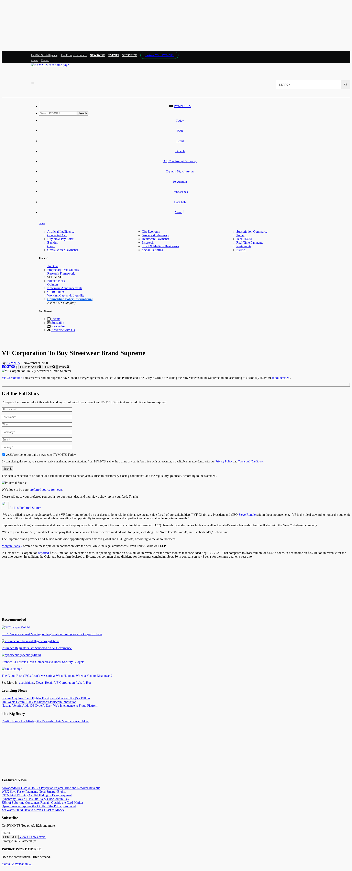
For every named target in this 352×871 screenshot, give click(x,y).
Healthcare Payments (155, 239)
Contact (45, 60)
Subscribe (57, 322)
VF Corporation (12, 377)
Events (113, 55)
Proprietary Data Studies (63, 269)
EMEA (241, 250)
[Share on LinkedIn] (9, 366)
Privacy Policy (224, 461)
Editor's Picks (56, 280)
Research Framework (61, 273)
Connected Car (57, 235)
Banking (52, 242)
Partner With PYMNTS (159, 55)
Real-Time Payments (249, 242)
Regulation (180, 181)
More (178, 212)
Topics (42, 223)
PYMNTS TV (182, 106)
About (34, 60)
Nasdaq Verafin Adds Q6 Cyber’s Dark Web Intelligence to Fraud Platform (50, 705)
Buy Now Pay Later (60, 239)
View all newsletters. (32, 837)
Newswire (97, 55)
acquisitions (26, 682)
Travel (240, 235)
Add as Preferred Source (25, 507)
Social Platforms (152, 250)
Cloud (51, 246)
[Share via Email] (13, 366)
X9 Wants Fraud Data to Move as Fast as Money (33, 810)
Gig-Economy (151, 231)
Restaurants (243, 246)
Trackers (52, 266)
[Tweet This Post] (6, 366)
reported (43, 553)
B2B (180, 130)
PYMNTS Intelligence (44, 55)
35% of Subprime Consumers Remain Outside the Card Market (42, 802)
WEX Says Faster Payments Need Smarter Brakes (34, 791)
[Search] (345, 84)
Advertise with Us (63, 330)
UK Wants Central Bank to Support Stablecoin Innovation (39, 702)
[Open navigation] (32, 83)
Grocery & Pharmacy (155, 235)
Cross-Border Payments (62, 250)
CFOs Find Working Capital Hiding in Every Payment (37, 795)
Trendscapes (180, 191)
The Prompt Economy (74, 55)
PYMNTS (13, 363)
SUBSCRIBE (129, 55)
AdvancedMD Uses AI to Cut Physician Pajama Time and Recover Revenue (51, 788)
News (39, 682)
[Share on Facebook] (3, 366)
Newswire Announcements (64, 288)
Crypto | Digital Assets (180, 171)
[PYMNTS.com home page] (50, 64)
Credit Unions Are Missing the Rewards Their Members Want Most (45, 721)
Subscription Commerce (251, 231)
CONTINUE (10, 837)
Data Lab (180, 202)
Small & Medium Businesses (160, 246)
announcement (281, 377)
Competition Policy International (69, 299)
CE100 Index (56, 291)
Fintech (180, 151)
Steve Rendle (247, 514)
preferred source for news (46, 489)
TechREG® (244, 239)
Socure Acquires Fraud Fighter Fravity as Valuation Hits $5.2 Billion (46, 698)
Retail (180, 141)
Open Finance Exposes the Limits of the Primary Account (39, 806)
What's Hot (83, 682)
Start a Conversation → (17, 864)
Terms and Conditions (250, 461)
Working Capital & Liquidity (65, 295)
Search (82, 113)
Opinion (52, 284)
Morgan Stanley (12, 546)
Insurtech (148, 242)
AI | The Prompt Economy (180, 161)
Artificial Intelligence (60, 231)
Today (180, 120)
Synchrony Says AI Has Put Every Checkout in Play (35, 799)
